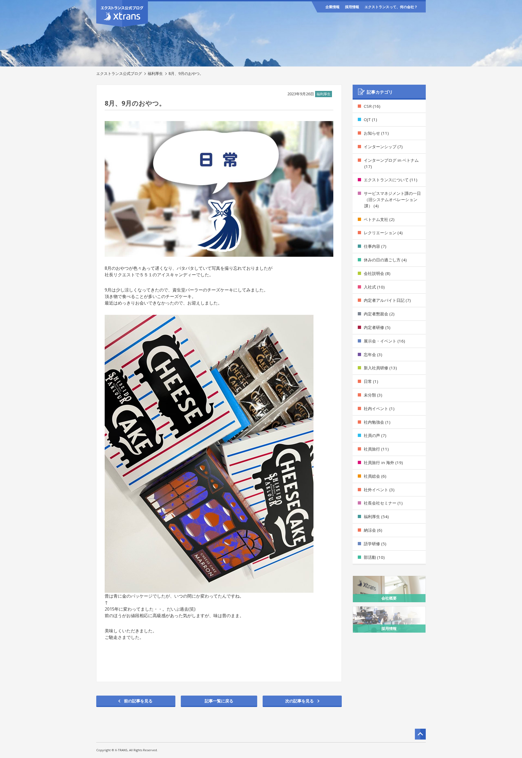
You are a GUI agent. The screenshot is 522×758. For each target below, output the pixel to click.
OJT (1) (370, 119)
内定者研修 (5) (377, 327)
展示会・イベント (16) (384, 341)
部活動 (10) (374, 557)
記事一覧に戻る (219, 700)
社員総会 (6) (375, 476)
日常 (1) (371, 381)
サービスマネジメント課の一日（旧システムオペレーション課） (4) (392, 199)
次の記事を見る (299, 700)
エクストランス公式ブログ (119, 73)
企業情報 (332, 6)
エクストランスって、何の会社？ (391, 6)
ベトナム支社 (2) (379, 219)
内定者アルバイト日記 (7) (387, 300)
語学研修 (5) (375, 543)
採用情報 (352, 6)
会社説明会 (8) (377, 273)
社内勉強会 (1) (377, 422)
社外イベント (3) (379, 489)
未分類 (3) (373, 395)
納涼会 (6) (373, 530)
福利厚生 (155, 73)
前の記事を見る (138, 700)
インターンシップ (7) (383, 146)
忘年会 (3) (373, 354)
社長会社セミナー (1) (383, 503)
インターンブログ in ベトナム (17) (391, 163)
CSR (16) (372, 106)
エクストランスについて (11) (390, 179)
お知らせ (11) (376, 133)
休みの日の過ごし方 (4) (385, 259)
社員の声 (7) (375, 435)
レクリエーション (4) (383, 232)
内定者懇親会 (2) (379, 313)
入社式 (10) (374, 287)
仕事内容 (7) (375, 246)
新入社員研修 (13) (380, 367)
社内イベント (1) (379, 408)
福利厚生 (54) (376, 516)
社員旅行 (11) (376, 449)
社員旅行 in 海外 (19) (383, 462)
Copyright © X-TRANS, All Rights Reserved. (127, 750)
